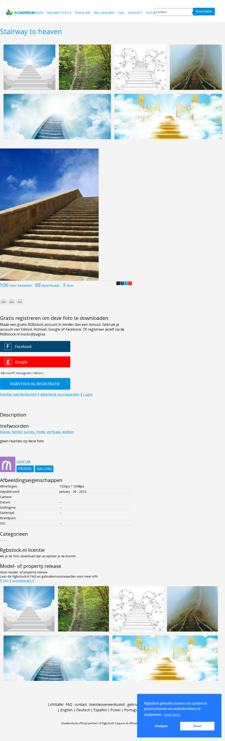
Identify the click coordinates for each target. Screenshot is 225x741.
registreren (204, 11)
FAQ (121, 13)
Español (100, 710)
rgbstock (24, 13)
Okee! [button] (197, 726)
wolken (68, 431)
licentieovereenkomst (107, 704)
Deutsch (83, 710)
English (66, 710)
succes (29, 431)
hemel (17, 431)
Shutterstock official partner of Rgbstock (87, 723)
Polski (115, 710)
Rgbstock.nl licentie (22, 549)
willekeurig (104, 13)
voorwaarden (21, 580)
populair (82, 13)
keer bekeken (20, 285)
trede (40, 431)
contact (135, 13)
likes (70, 285)
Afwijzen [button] (161, 726)
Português (133, 710)
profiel (25, 468)
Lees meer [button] (172, 715)
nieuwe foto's (59, 13)
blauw (5, 431)
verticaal (53, 431)
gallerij (44, 468)
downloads (51, 285)
